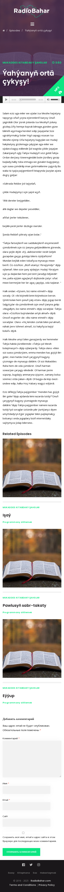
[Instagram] (38, 864)
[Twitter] (31, 864)
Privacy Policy (47, 885)
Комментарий (11, 738)
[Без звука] (48, 100)
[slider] (55, 99)
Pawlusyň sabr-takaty (24, 605)
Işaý (7, 515)
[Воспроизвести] (6, 99)
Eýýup (8, 695)
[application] (32, 99)
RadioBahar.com (41, 880)
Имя (6, 783)
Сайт (5, 816)
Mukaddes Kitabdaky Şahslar (25, 62)
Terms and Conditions (22, 885)
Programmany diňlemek (17, 522)
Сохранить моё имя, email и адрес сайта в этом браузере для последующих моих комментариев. (29, 839)
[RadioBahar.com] (32, 8)
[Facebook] (24, 864)
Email (6, 799)
